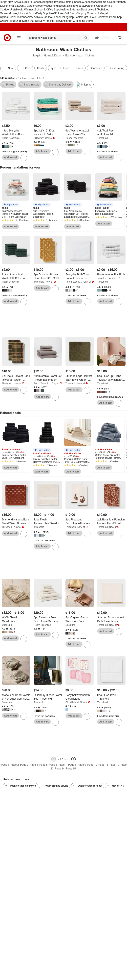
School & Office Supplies (49, 9)
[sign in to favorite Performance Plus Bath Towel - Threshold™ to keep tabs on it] (119, 301)
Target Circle (72, 20)
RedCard (59, 20)
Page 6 (53, 764)
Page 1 (5, 764)
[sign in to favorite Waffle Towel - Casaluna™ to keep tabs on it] (23, 639)
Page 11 (103, 764)
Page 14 (60, 768)
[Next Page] (123, 68)
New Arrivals (35, 17)
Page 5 (43, 764)
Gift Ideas (59, 13)
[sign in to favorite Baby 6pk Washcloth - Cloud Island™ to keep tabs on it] (87, 716)
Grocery (40, 5)
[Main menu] (18, 37)
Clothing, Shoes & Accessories (81, 1)
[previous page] (53, 759)
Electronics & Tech (92, 9)
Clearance (21, 17)
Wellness (29, 9)
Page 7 (63, 764)
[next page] (73, 759)
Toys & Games (72, 9)
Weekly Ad (109, 17)
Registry (49, 20)
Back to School (32, 1)
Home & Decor (107, 1)
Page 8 (72, 764)
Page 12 (114, 764)
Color (79, 68)
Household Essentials (58, 5)
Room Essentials (11, 137)
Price (66, 68)
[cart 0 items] (120, 37)
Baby (74, 5)
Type (53, 68)
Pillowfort (38, 137)
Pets (13, 9)
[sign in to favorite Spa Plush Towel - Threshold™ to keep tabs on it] (119, 722)
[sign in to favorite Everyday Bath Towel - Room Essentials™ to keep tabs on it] (87, 301)
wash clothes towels (56, 785)
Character (96, 68)
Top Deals (75, 17)
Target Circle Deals (92, 17)
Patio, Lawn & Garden (22, 5)
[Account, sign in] (103, 37)
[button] (11, 205)
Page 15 (71, 768)
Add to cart (10, 157)
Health (20, 9)
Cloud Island (72, 702)
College (45, 1)
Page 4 (34, 764)
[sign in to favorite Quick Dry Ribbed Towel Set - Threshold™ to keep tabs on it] (55, 722)
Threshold (102, 137)
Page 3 (24, 764)
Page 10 (92, 764)
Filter (11, 68)
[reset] (79, 38)
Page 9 (82, 764)
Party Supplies (44, 13)
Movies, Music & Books (22, 13)
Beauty (81, 5)
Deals (12, 17)
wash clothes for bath (90, 785)
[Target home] (7, 38)
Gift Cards (71, 13)
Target (36, 55)
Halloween (56, 1)
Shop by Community (89, 13)
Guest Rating (116, 68)
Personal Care (93, 5)
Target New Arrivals (11, 1)
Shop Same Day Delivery (30, 20)
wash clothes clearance (23, 785)
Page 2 (15, 764)
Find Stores (86, 20)
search (86, 38)
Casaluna (7, 624)
